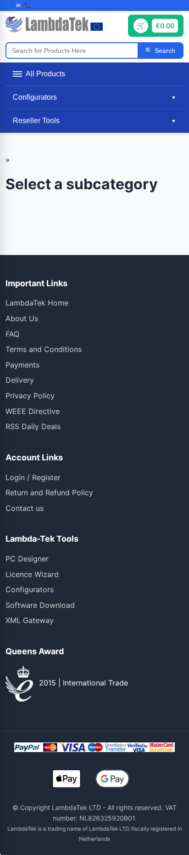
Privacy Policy (30, 395)
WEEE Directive (33, 411)
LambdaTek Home (37, 302)
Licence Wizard (32, 574)
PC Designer (27, 558)
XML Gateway (30, 620)
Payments (22, 364)
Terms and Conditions (44, 349)
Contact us (25, 508)
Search (164, 50)
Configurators (30, 589)
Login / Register (33, 477)
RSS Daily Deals (33, 426)
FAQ (12, 334)
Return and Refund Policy (49, 492)
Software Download (40, 605)
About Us (22, 318)
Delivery (20, 380)
